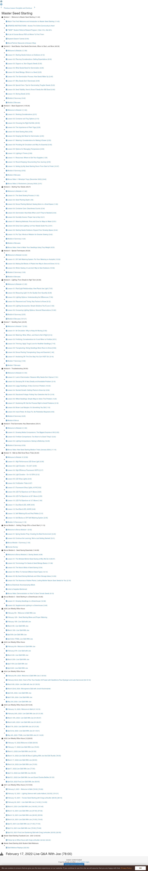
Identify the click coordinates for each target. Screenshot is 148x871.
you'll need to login (82, 862)
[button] (1, 2)
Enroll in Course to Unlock (74, 865)
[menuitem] (1, 5)
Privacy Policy (126, 868)
